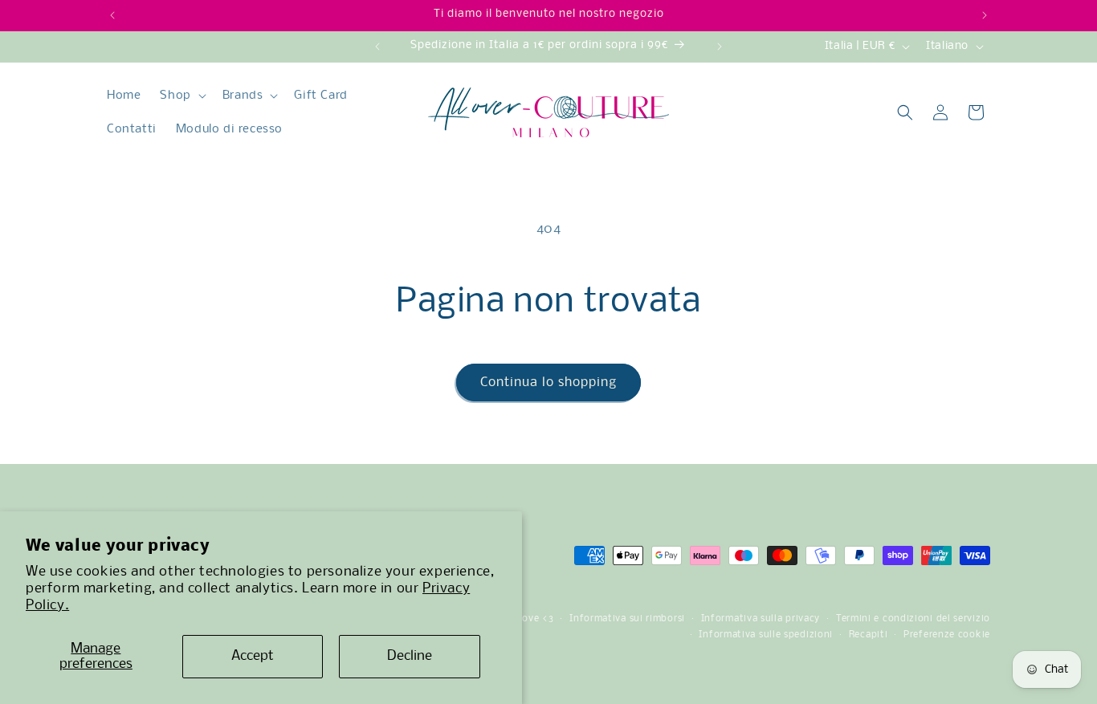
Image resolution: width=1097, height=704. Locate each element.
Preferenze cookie (946, 635)
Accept (252, 656)
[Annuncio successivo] (984, 15)
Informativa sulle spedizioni (766, 635)
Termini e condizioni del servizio (913, 619)
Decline (409, 656)
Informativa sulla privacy (761, 619)
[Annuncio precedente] (112, 15)
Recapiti (868, 635)
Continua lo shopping (548, 382)
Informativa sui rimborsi (627, 619)
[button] (181, 95)
